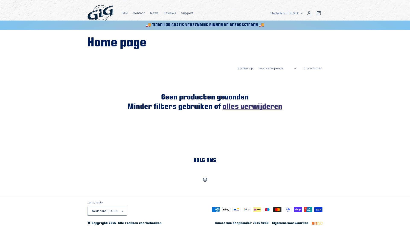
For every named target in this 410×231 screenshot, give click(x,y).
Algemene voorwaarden (290, 223)
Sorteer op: (245, 68)
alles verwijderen (252, 106)
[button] (318, 13)
